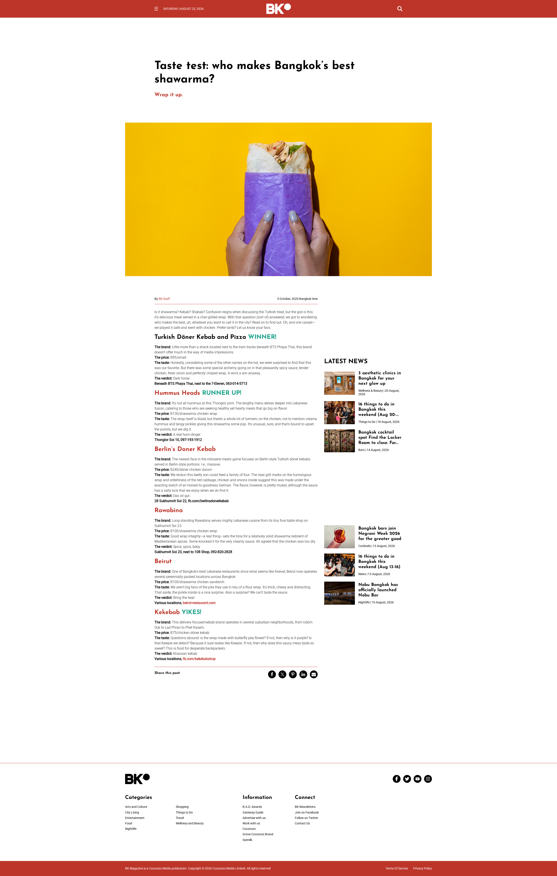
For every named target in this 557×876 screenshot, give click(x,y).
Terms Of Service (397, 868)
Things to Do (184, 812)
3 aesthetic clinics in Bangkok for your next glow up (379, 378)
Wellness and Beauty (190, 823)
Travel (180, 818)
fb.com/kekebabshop (199, 659)
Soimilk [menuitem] (247, 840)
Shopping (182, 806)
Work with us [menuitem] (251, 823)
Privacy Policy (422, 868)
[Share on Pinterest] (293, 674)
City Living (132, 812)
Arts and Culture (136, 806)
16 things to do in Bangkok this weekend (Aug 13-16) (379, 561)
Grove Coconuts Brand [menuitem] (258, 834)
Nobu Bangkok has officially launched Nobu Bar (378, 590)
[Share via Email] (314, 674)
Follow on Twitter (306, 818)
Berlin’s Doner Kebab (185, 449)
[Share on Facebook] (272, 674)
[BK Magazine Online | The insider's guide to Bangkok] (278, 8)
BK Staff (164, 298)
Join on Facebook (307, 812)
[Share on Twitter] (282, 674)
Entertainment (134, 818)
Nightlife (130, 828)
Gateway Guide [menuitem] (253, 812)
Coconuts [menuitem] (249, 828)
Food (128, 823)
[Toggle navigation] (156, 8)
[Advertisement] (363, 324)
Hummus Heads (177, 393)
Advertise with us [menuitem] (254, 818)
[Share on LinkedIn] (303, 674)
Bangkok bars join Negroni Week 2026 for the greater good (379, 533)
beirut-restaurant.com (199, 603)
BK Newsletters (305, 806)
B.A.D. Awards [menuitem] (252, 806)
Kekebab (167, 612)
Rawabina (168, 511)
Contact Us (302, 823)
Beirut (163, 562)
